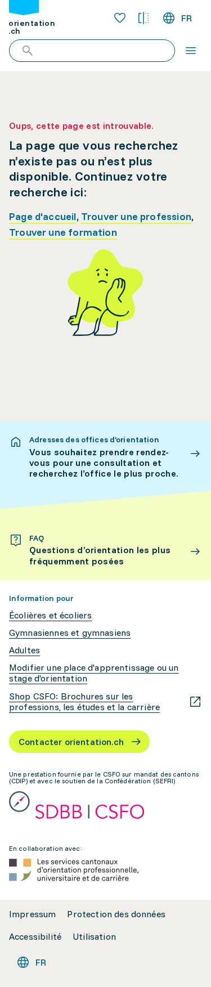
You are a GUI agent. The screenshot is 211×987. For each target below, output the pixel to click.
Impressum (32, 914)
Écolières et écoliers (50, 615)
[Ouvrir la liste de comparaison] (143, 18)
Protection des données (116, 914)
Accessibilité (35, 936)
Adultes (24, 650)
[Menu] (190, 50)
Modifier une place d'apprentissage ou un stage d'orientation (93, 673)
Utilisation (94, 936)
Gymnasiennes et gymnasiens (70, 632)
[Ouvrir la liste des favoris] (120, 18)
